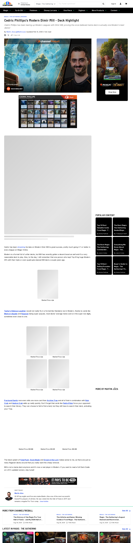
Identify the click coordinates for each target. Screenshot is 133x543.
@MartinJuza (20, 32)
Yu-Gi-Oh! (19, 10)
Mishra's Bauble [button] (10, 336)
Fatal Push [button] (24, 482)
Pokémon (33, 10)
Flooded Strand (14, 216)
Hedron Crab (13, 165)
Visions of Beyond (15, 201)
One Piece (67, 10)
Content (114, 10)
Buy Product (72, 201)
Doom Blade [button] (35, 482)
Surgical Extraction (15, 198)
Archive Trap (13, 184)
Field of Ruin (13, 213)
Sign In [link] (113, 4)
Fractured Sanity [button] (11, 423)
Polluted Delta (13, 224)
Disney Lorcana (50, 10)
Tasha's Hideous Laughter (18, 177)
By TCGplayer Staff (120, 224)
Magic (5, 10)
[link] (7, 4)
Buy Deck (82, 147)
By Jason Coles (102, 244)
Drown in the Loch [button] (51, 482)
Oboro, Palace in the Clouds (18, 221)
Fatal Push (12, 192)
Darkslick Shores (14, 210)
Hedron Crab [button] (17, 426)
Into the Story (13, 195)
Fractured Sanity (14, 175)
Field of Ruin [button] (68, 426)
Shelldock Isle (13, 227)
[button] (103, 4)
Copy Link (17, 35)
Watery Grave (13, 232)
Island (11, 218)
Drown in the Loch (15, 190)
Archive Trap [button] (52, 423)
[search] (79, 3)
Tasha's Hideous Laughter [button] (15, 333)
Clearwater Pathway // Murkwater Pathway (23, 208)
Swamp (11, 229)
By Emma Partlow (102, 224)
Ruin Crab (12, 167)
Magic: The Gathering (12, 16)
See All (125, 533)
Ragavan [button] (25, 336)
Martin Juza (12, 146)
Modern (24, 16)
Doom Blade (13, 187)
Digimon (82, 10)
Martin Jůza (11, 32)
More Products (98, 10)
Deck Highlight (17, 89)
